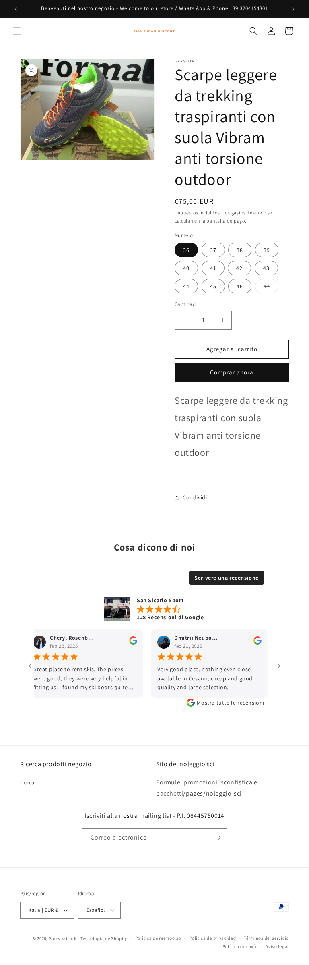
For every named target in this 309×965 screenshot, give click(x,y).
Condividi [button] (195, 497)
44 (186, 286)
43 (266, 268)
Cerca (27, 782)
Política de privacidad (212, 938)
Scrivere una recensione (226, 577)
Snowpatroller (64, 938)
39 (267, 250)
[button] (17, 31)
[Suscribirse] (218, 837)
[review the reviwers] (123, 642)
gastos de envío (249, 213)
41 (213, 268)
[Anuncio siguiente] (293, 9)
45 (213, 286)
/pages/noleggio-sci (212, 793)
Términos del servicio (266, 938)
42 (239, 268)
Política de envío (240, 946)
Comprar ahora (231, 372)
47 (271, 287)
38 (240, 250)
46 (240, 286)
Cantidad (185, 304)
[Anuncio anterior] (16, 9)
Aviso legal (277, 946)
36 (186, 250)
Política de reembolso (158, 938)
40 (186, 268)
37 (213, 250)
